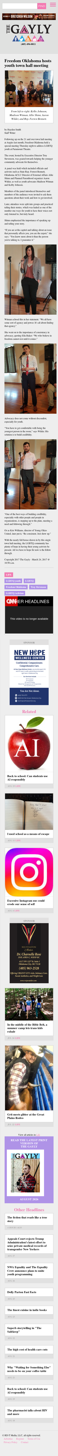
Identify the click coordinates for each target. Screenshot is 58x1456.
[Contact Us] (34, 38)
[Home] (29, 28)
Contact (24, 1442)
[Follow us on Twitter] (22, 38)
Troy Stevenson (38, 587)
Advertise (8, 1438)
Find (41, 6)
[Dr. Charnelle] (29, 953)
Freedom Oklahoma (16, 587)
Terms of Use (34, 1438)
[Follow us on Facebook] (15, 38)
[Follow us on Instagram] (40, 38)
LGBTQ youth (13, 580)
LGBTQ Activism (15, 593)
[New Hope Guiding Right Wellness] (29, 675)
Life (9, 574)
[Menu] (53, 4)
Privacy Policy (10, 1442)
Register (20, 1438)
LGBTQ (29, 580)
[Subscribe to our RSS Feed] (28, 38)
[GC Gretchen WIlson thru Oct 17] (29, 16)
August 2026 (29, 1199)
